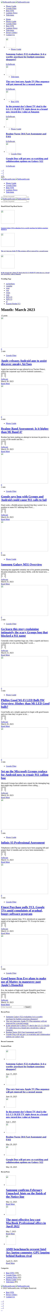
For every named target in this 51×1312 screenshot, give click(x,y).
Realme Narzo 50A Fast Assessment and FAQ (24, 1032)
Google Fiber (11, 8)
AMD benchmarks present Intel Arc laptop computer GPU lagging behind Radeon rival (28, 1252)
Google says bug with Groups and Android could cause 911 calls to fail (24, 498)
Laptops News (11, 13)
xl (6, 301)
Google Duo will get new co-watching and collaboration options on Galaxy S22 (27, 160)
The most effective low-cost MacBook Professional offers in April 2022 (26, 1223)
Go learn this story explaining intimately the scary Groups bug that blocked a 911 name (24, 632)
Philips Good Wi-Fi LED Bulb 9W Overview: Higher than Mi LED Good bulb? (25, 703)
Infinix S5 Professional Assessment (23, 842)
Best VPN (10, 11)
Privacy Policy (11, 32)
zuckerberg (10, 284)
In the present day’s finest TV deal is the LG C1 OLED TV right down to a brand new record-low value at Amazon (27, 109)
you (7, 290)
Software (4, 379)
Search (27, 1007)
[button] (2, 177)
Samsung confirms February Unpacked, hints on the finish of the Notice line (26, 1193)
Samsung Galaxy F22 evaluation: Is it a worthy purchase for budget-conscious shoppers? (26, 57)
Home (8, 19)
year (7, 295)
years (8, 293)
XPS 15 (9, 297)
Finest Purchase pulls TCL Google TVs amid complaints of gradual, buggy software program (23, 910)
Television (10, 15)
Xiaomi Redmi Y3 (13, 304)
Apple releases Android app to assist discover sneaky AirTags (24, 362)
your (8, 288)
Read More (5, 383)
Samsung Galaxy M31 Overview (21, 564)
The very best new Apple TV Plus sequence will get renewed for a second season (27, 82)
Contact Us (10, 35)
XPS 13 (9, 299)
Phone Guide (11, 6)
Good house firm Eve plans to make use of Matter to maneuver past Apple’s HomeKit (23, 982)
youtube (9, 286)
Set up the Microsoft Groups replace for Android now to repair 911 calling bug (24, 775)
